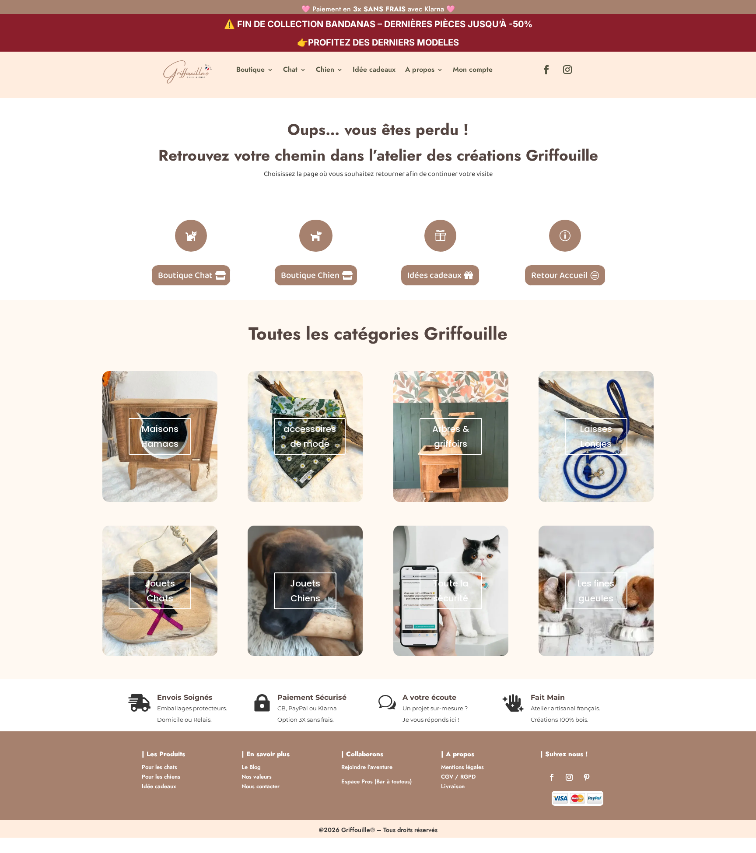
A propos (419, 70)
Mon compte (473, 70)
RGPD (468, 776)
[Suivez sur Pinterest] (587, 779)
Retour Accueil (559, 275)
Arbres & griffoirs (450, 436)
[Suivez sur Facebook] (546, 69)
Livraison (453, 786)
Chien (325, 70)
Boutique (250, 70)
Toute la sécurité (451, 590)
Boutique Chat (185, 275)
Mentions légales (462, 767)
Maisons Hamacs (159, 436)
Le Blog (251, 767)
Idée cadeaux (374, 70)
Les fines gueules (596, 590)
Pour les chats (159, 767)
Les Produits (166, 754)
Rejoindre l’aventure (366, 767)
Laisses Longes (596, 436)
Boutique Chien (310, 275)
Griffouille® (358, 829)
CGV (447, 776)
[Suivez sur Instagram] (567, 69)
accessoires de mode (310, 436)
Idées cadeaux (434, 275)
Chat (290, 70)
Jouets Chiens (305, 590)
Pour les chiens (161, 776)
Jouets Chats (160, 590)
